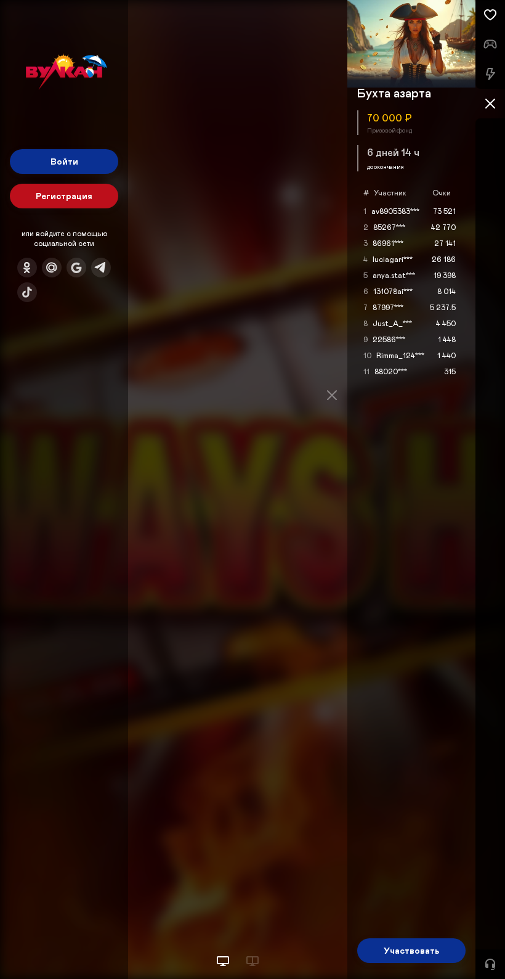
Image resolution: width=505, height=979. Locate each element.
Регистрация (64, 196)
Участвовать (411, 950)
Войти (64, 161)
